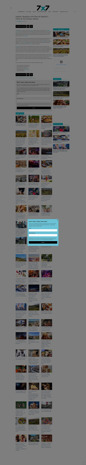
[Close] (57, 220)
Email (30, 228)
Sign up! (43, 242)
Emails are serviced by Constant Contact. (48, 239)
